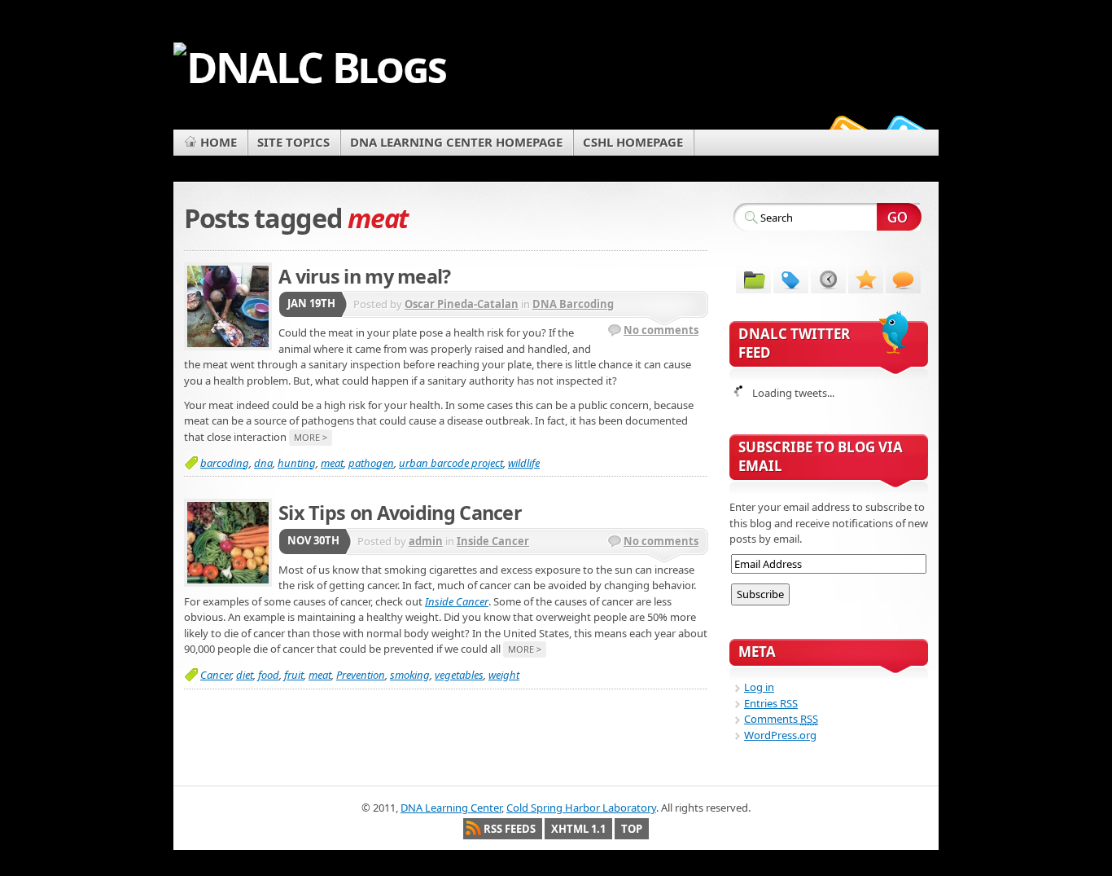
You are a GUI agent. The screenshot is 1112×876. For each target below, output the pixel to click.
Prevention (360, 674)
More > (310, 437)
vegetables (459, 674)
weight (503, 674)
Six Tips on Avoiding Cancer (400, 513)
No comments (661, 330)
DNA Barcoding (573, 304)
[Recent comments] (903, 278)
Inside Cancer (493, 541)
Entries (771, 703)
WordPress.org (780, 735)
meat (332, 463)
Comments (781, 718)
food (268, 674)
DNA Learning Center (451, 807)
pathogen (371, 463)
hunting (297, 463)
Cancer (215, 674)
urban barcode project (451, 463)
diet (244, 674)
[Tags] (790, 278)
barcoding (224, 463)
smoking (410, 674)
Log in (759, 687)
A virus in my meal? (364, 276)
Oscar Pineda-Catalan (462, 304)
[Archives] (828, 278)
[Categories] (753, 278)
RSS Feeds (510, 828)
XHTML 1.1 (578, 828)
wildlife (524, 463)
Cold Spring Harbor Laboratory (581, 807)
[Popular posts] (865, 278)
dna (263, 463)
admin (426, 541)
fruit (294, 674)
